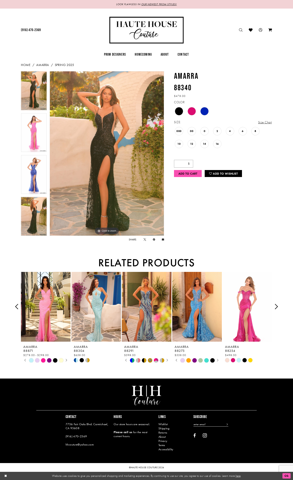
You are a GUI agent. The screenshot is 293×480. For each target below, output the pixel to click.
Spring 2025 (64, 65)
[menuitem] (31, 30)
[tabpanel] (34, 92)
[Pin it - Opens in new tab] (154, 239)
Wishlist (163, 424)
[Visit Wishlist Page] (251, 30)
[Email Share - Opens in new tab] (163, 239)
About (162, 437)
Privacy (162, 441)
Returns (162, 433)
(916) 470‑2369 (76, 436)
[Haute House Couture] (146, 30)
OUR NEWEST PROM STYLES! (159, 4)
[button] (260, 30)
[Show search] (241, 30)
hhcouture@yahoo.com (80, 445)
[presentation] (46, 306)
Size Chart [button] (265, 122)
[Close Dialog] (5, 475)
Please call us (123, 432)
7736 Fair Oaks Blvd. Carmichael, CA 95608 (87, 426)
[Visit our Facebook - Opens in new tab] (194, 435)
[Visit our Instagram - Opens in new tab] (205, 435)
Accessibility (165, 449)
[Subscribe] (226, 424)
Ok (286, 476)
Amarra (42, 65)
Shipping (163, 428)
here (238, 476)
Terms (161, 445)
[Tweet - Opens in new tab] (145, 239)
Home (25, 65)
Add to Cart (188, 174)
